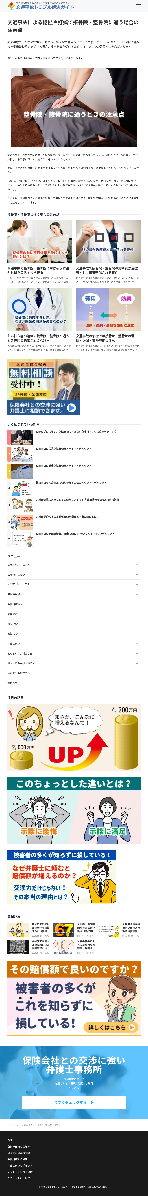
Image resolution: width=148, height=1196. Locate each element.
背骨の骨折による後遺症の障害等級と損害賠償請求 (86, 946)
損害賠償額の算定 (17, 1159)
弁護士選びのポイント (20, 1165)
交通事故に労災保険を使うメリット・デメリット (64, 449)
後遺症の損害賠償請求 (137, 936)
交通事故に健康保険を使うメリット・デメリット (64, 466)
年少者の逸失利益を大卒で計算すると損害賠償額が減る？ (41, 929)
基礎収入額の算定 (47, 936)
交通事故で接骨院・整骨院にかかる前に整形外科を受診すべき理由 (38, 270)
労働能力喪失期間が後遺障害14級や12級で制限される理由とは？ (86, 931)
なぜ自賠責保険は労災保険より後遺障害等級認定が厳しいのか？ (131, 931)
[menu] (138, 6)
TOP (10, 1140)
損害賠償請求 (92, 936)
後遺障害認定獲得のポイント (47, 953)
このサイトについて (18, 1178)
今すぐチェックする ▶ (74, 1102)
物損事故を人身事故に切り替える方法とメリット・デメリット (71, 483)
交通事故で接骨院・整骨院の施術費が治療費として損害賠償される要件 (107, 270)
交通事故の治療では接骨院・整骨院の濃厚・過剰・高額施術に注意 (105, 338)
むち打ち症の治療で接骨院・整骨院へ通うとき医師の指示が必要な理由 (38, 338)
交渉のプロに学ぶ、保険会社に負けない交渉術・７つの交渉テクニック (76, 432)
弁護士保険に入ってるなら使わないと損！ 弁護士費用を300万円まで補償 (77, 500)
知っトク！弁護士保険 (20, 1172)
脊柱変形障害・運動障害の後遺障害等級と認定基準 (41, 946)
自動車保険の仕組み (18, 1146)
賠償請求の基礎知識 (18, 1153)
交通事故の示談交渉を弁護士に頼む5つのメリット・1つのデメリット (75, 534)
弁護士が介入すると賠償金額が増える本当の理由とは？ (67, 517)
